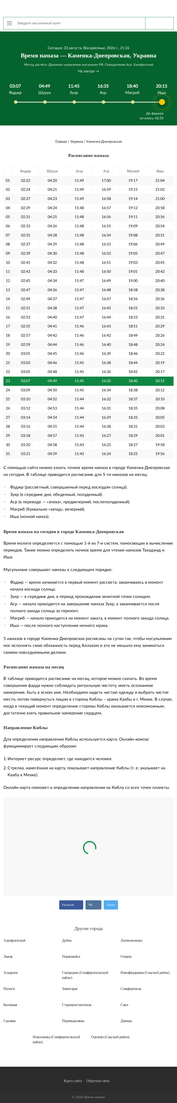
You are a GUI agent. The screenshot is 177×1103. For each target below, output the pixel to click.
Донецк (126, 1021)
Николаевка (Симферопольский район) (56, 1039)
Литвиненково (131, 940)
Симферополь (131, 989)
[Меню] (9, 23)
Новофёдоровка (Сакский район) (145, 973)
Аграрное (10, 973)
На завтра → (88, 71)
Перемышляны (73, 1021)
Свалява (9, 1021)
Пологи (9, 989)
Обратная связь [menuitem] (98, 1081)
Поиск (159, 23)
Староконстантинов (76, 1005)
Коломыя (10, 1005)
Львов (8, 956)
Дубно (67, 940)
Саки (124, 1005)
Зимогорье (70, 989)
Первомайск (71, 956)
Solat (88, 8)
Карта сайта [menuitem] (73, 1081)
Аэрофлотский (14, 940)
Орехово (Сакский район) (110, 1037)
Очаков (126, 956)
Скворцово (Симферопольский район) (85, 975)
